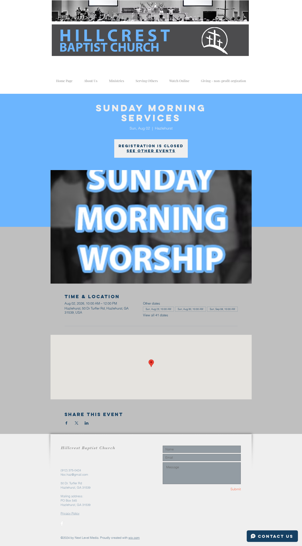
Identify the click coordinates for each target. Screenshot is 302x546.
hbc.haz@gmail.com (74, 474)
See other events (151, 150)
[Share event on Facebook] (66, 423)
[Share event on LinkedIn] (87, 423)
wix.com (134, 538)
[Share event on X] (76, 423)
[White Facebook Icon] (62, 523)
